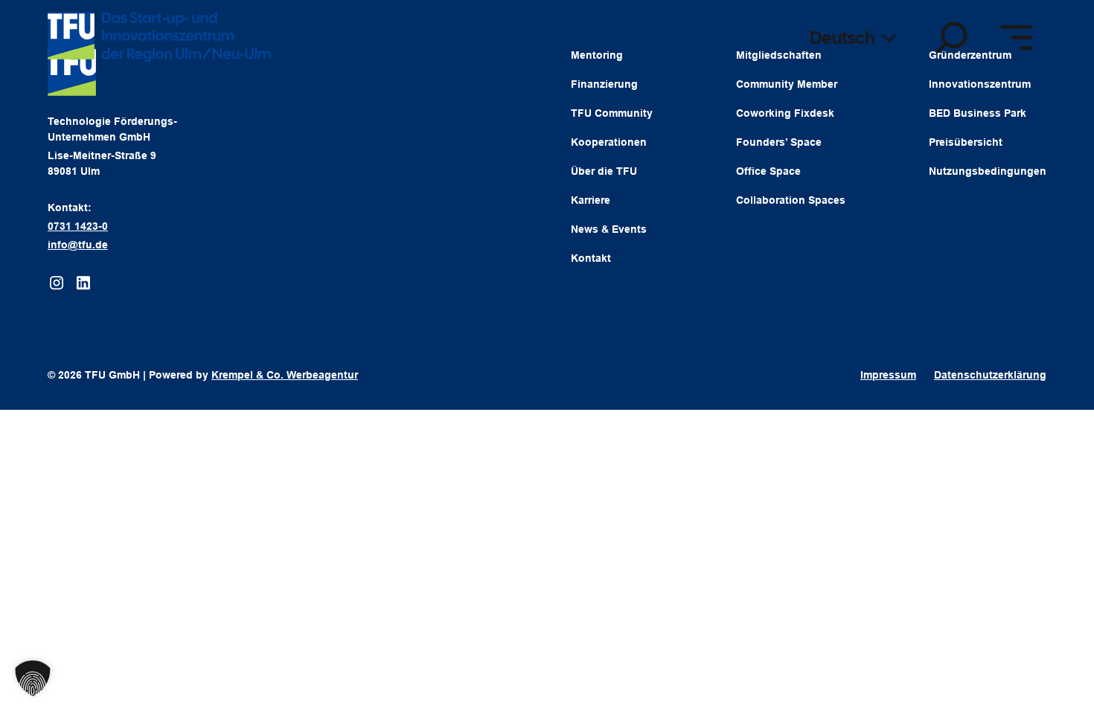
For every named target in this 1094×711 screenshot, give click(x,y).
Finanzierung (604, 84)
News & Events (609, 229)
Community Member (786, 84)
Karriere (590, 200)
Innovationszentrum (980, 84)
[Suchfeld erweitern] (952, 37)
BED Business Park (977, 113)
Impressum (888, 375)
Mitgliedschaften (779, 55)
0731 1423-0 (78, 226)
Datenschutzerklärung (990, 375)
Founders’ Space (779, 142)
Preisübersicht (965, 142)
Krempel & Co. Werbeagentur (284, 375)
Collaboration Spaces (790, 200)
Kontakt (591, 258)
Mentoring (597, 55)
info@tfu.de (78, 245)
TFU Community (612, 113)
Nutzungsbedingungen (987, 171)
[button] (32, 678)
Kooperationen (609, 142)
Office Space (768, 171)
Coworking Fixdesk (785, 113)
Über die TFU (604, 171)
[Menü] (1016, 37)
